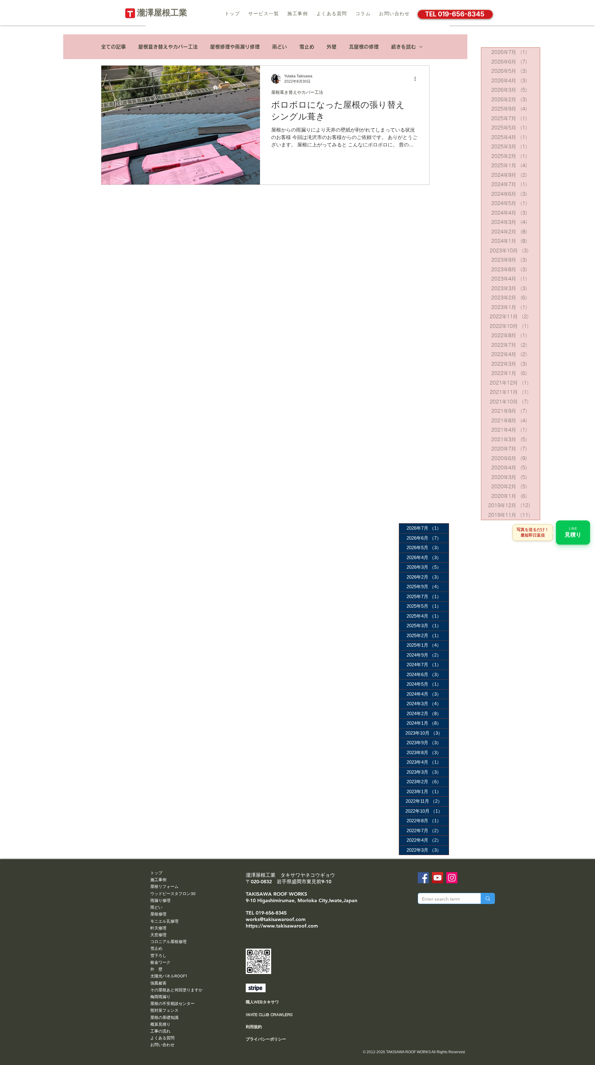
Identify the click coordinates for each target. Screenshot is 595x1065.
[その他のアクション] (417, 78)
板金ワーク (160, 962)
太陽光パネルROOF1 (168, 975)
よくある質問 (162, 1037)
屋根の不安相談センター (172, 1003)
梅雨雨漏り (160, 996)
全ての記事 (113, 46)
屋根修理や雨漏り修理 (235, 46)
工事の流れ (160, 1030)
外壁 (332, 46)
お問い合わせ (162, 1044)
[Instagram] (451, 877)
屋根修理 (158, 913)
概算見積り (160, 1024)
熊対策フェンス (164, 1010)
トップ (156, 872)
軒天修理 (158, 927)
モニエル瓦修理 (164, 921)
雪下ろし (158, 955)
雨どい (279, 46)
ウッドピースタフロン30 (173, 893)
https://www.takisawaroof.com (282, 926)
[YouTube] (437, 877)
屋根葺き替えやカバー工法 (168, 46)
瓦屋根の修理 (364, 46)
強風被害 (158, 982)
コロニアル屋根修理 (168, 941)
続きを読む (403, 46)
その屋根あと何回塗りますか (176, 989)
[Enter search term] (488, 898)
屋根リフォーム (164, 886)
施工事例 (158, 879)
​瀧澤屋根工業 (166, 12)
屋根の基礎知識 (164, 1017)
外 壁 (156, 969)
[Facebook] (423, 877)
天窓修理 (158, 934)
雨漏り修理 (160, 900)
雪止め (306, 46)
